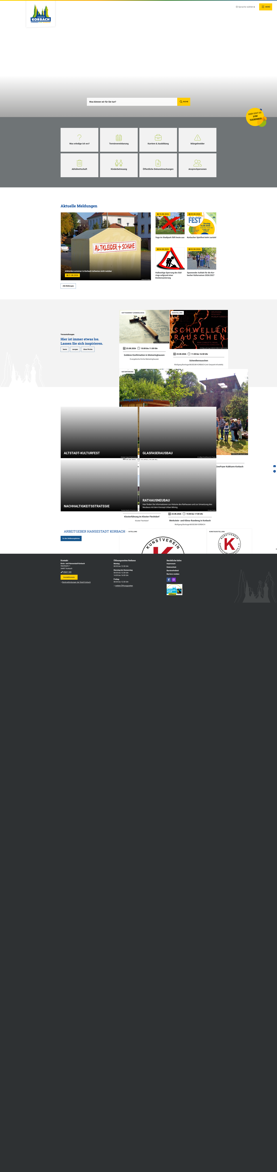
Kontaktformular (69, 577)
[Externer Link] (274, 466)
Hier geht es (255, 116)
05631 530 (66, 572)
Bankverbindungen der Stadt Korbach (76, 582)
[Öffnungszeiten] (274, 471)
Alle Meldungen (68, 286)
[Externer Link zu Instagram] (174, 580)
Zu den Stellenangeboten (71, 538)
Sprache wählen (245, 7)
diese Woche (87, 349)
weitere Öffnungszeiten (124, 586)
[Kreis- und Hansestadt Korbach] (85, 567)
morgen (75, 349)
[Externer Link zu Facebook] (169, 580)
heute (65, 349)
